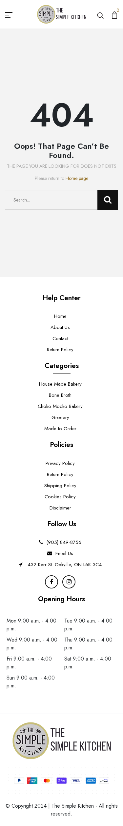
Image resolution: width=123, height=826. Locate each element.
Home (60, 316)
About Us (60, 327)
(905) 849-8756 (63, 542)
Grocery (60, 417)
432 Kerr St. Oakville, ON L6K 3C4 (64, 564)
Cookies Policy (60, 496)
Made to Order (60, 428)
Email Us (64, 553)
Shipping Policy (60, 485)
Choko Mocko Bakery (60, 406)
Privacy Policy (60, 463)
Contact (60, 338)
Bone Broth (60, 395)
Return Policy (60, 349)
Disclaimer (60, 507)
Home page (77, 178)
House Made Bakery (60, 384)
